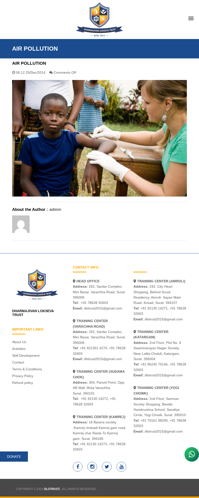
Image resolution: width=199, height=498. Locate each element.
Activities (18, 349)
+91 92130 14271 (154, 308)
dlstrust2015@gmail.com (103, 308)
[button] (16, 138)
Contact (18, 362)
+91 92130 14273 (93, 444)
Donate (14, 456)
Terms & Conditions (27, 369)
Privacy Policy (22, 376)
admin (55, 209)
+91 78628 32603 (94, 303)
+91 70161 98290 (154, 420)
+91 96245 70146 (154, 364)
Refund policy (22, 383)
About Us (19, 342)
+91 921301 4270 (93, 348)
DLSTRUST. (52, 489)
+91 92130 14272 (94, 399)
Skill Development (26, 355)
